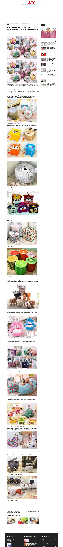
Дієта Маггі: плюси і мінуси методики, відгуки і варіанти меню (22, 526)
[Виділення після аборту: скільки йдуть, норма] (26, 544)
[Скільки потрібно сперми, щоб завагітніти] (26, 540)
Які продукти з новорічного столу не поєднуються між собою (51, 75)
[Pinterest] (12, 33)
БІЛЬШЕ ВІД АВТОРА (16, 515)
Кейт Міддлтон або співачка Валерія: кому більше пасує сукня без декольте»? (51, 59)
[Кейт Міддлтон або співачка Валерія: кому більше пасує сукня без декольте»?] (43, 59)
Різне (32, 20)
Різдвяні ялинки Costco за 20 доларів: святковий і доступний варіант (16, 540)
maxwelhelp (42, 41)
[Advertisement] (31, 12)
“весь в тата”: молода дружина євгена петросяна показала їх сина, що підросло (13, 512)
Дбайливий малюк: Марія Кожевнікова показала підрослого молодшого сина (51, 84)
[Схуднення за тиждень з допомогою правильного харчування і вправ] (43, 80)
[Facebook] (8, 33)
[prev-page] (7, 528)
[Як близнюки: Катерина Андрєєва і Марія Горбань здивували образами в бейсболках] (43, 64)
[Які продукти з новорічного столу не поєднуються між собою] (43, 75)
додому (8, 23)
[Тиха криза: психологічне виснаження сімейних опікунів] (9, 545)
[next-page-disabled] (9, 528)
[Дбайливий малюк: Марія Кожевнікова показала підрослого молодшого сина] (43, 84)
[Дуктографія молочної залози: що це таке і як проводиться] (34, 520)
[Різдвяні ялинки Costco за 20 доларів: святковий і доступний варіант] (9, 540)
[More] (16, 33)
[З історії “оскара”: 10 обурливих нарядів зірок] (48, 32)
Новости (11, 23)
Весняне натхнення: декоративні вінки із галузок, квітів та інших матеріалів (11, 526)
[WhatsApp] (14, 33)
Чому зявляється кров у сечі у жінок (33, 511)
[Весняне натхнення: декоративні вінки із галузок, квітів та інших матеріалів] (12, 520)
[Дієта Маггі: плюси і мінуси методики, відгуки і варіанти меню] (23, 520)
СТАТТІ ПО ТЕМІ (9, 515)
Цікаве (24, 20)
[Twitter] (10, 33)
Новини (28, 20)
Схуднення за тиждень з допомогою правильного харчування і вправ (51, 80)
